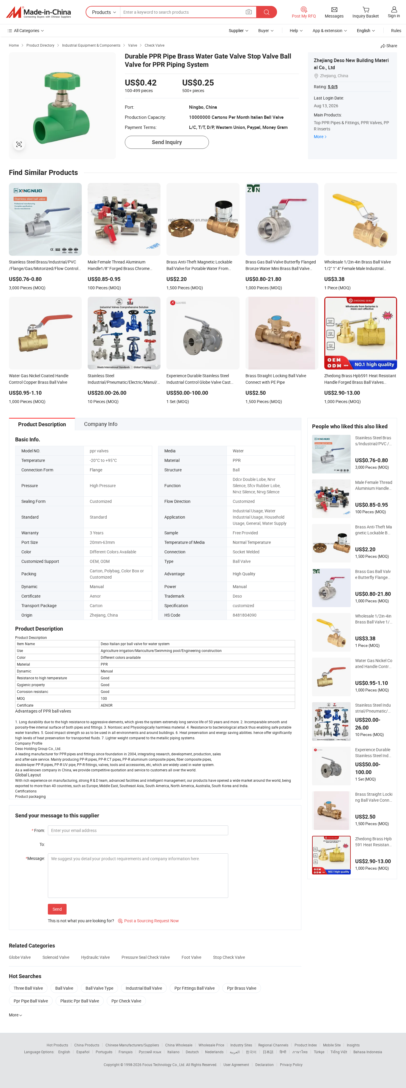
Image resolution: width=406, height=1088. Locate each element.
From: (38, 830)
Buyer (263, 30)
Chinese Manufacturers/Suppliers (132, 1045)
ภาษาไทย (300, 1051)
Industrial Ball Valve (144, 988)
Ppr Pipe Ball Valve (31, 1001)
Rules (396, 30)
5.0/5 (333, 86)
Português (104, 1051)
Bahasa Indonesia (367, 1051)
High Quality (244, 574)
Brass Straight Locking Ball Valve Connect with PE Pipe (373, 797)
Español (82, 1051)
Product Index (306, 1045)
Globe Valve (20, 957)
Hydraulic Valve (95, 957)
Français (126, 1051)
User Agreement (236, 1064)
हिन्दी (283, 1051)
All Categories (26, 30)
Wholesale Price (211, 1045)
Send (57, 909)
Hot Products (57, 1045)
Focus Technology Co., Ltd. (164, 1064)
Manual (97, 586)
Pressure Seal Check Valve (146, 957)
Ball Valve (64, 988)
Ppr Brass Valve (241, 988)
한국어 (251, 1051)
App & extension (327, 30)
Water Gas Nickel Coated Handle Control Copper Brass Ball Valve (373, 663)
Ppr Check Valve (126, 1001)
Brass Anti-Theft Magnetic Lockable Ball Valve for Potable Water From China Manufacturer (373, 530)
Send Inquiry (167, 142)
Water (238, 451)
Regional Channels (273, 1045)
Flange (96, 470)
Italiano (173, 1051)
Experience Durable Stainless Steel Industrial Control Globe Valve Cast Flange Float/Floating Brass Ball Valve (373, 753)
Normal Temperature (252, 542)
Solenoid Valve (56, 957)
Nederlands (214, 1051)
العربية (235, 1051)
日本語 (268, 1051)
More (318, 136)
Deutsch (192, 1051)
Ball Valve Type (99, 988)
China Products (86, 1045)
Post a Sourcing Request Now (148, 920)
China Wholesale (178, 1045)
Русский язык (150, 1051)
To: (42, 844)
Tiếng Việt (339, 1051)
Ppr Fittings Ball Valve (194, 988)
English (64, 1051)
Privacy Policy (291, 1064)
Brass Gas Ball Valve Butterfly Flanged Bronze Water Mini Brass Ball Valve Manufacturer (373, 574)
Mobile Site (332, 1045)
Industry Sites (241, 1045)
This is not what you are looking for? (81, 920)
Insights (353, 1045)
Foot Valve (191, 957)
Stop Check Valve (229, 957)
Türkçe (319, 1051)
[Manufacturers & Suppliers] (38, 12)
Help (294, 30)
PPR (237, 460)
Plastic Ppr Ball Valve (79, 1001)
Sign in (394, 15)
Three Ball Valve (28, 988)
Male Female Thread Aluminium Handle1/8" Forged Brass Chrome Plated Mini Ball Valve (373, 485)
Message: (35, 858)
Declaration (264, 1064)
